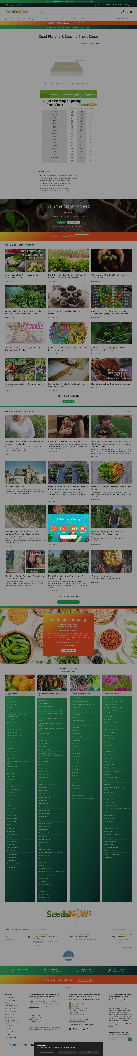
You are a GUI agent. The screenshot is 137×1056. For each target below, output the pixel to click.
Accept (67, 1052)
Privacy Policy (70, 1047)
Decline (88, 1052)
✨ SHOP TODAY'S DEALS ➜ (68, 536)
